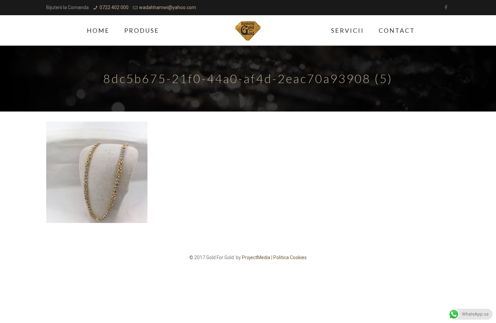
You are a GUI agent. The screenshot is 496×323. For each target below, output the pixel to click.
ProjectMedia (256, 257)
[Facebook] (446, 7)
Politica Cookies (290, 257)
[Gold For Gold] (248, 30)
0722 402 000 (114, 7)
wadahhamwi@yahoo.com (167, 7)
